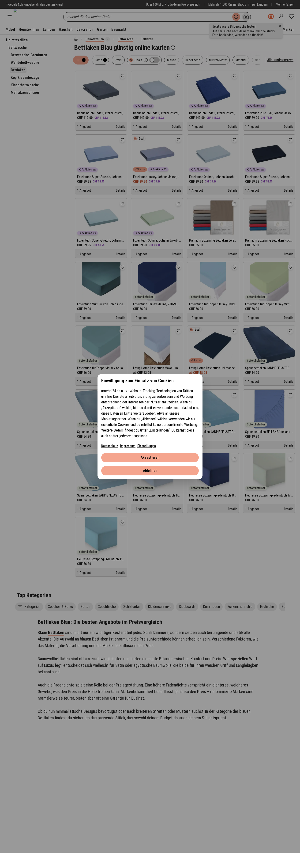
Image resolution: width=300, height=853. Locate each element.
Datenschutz (109, 446)
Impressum (127, 446)
